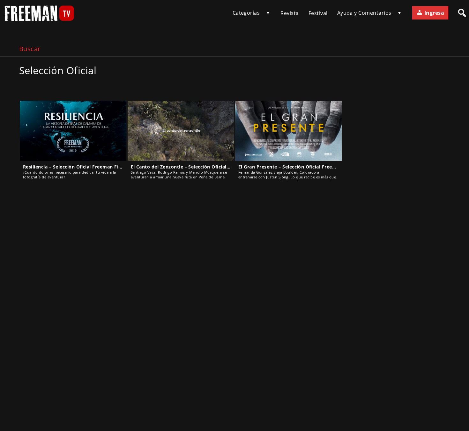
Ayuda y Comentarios (364, 12)
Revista (289, 13)
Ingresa (433, 12)
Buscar (30, 48)
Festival (318, 13)
